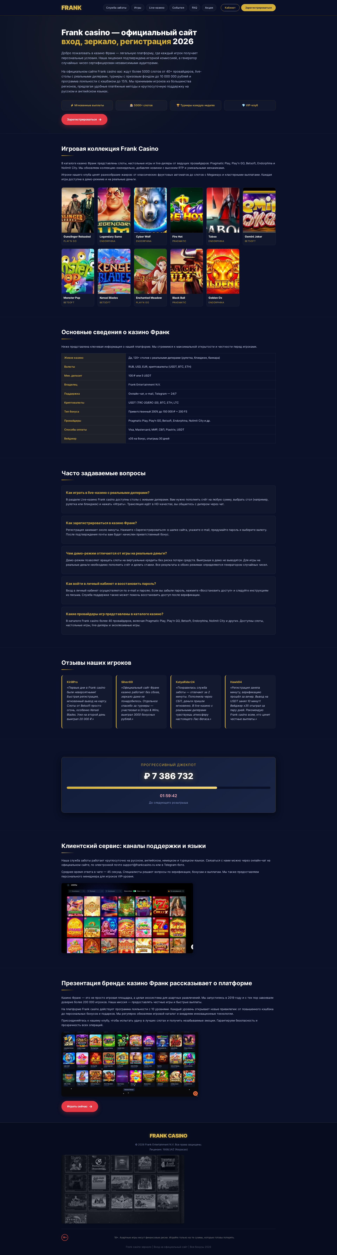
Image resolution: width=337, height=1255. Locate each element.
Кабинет (230, 7)
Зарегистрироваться (258, 7)
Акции (209, 7)
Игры (137, 7)
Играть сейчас (77, 1106)
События (178, 7)
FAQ (194, 7)
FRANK (71, 7)
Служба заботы (116, 7)
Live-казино (156, 7)
